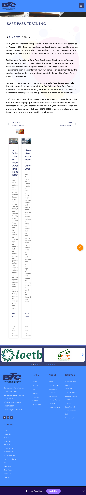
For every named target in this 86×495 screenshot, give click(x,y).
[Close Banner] (83, 491)
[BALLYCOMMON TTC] (9, 6)
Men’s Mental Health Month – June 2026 (29, 159)
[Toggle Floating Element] (80, 247)
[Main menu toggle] (81, 6)
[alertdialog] (43, 491)
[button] (3, 355)
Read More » (14, 317)
